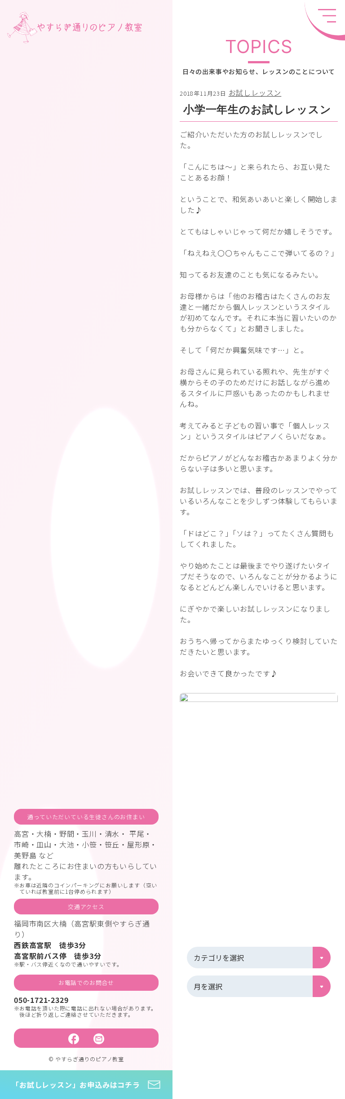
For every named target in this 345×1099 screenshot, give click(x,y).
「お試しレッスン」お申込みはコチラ (76, 1084)
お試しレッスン (255, 92)
